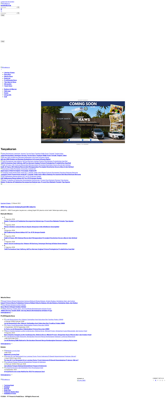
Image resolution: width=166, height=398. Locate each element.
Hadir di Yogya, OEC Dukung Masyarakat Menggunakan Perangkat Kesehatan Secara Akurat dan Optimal (37, 167)
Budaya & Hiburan (10, 89)
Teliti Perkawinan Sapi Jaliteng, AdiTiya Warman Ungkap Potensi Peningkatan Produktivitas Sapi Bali (36, 163)
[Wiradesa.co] (5, 3)
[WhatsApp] (162, 380)
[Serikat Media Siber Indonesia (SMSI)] (81, 380)
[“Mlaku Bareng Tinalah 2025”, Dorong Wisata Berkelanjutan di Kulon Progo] (26, 309)
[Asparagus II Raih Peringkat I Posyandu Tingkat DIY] (18, 169)
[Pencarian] (1, 11)
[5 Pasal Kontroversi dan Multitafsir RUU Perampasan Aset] (23, 368)
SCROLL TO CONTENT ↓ (83, 144)
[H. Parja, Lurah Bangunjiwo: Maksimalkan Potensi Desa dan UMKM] (26, 325)
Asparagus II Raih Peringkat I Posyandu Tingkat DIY (19, 170)
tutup (2, 15)
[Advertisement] (52, 28)
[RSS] (164, 380)
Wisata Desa (8, 76)
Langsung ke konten (7, 2)
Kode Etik (7, 390)
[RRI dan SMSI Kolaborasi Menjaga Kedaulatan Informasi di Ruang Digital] (25, 157)
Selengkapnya (6, 312)
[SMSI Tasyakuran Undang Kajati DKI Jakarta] (18, 184)
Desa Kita (7, 74)
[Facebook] (153, 380)
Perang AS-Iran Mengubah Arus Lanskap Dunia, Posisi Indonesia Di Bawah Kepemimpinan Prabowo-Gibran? (41, 360)
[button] (18, 7)
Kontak (8, 5)
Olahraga (7, 91)
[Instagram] (160, 380)
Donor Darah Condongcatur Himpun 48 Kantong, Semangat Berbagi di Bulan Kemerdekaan (35, 243)
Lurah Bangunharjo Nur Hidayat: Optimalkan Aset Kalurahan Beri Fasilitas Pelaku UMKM (34, 323)
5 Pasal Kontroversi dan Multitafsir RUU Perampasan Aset (24, 371)
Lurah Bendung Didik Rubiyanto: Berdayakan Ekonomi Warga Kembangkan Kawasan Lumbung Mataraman (40, 340)
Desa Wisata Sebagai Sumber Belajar (13, 307)
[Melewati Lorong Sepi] (12, 351)
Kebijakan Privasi (10, 393)
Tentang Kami (9, 385)
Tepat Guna (8, 86)
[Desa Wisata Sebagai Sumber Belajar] (13, 305)
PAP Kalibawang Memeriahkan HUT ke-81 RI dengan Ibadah (21, 178)
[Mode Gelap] (1, 9)
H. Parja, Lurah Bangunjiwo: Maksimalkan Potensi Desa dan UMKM (26, 329)
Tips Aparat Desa (10, 82)
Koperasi (7, 78)
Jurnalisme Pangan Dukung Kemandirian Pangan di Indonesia (25, 366)
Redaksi (3, 5)
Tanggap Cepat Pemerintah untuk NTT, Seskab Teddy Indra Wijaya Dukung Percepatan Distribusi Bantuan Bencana (41, 174)
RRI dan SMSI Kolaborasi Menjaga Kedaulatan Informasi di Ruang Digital (25, 159)
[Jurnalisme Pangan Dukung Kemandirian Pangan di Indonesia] (25, 362)
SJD (5, 97)
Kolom (6, 93)
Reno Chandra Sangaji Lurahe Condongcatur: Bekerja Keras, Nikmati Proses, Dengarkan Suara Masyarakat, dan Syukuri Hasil (47, 335)
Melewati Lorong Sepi (11, 354)
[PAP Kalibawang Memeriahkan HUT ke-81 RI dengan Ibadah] (21, 176)
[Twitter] (155, 380)
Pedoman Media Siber (11, 392)
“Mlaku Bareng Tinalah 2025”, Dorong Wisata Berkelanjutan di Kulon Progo (26, 310)
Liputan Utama (9, 72)
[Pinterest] (158, 380)
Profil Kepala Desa (10, 80)
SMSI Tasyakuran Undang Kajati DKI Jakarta (18, 207)
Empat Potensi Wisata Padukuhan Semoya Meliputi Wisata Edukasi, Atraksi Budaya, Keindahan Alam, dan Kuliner (39, 303)
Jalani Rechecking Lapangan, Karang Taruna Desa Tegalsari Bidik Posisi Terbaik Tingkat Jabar (34, 155)
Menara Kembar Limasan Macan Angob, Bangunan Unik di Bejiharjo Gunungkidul (31, 227)
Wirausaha (7, 84)
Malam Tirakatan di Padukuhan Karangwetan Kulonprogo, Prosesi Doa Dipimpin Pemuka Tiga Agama (35, 182)
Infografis (7, 95)
